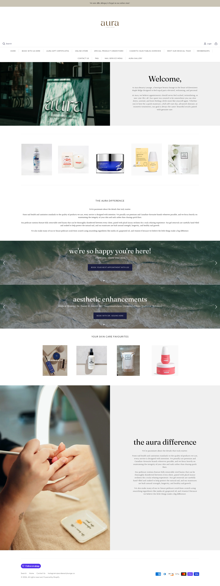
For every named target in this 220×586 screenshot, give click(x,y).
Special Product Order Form (108, 51)
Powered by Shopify (51, 577)
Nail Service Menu (114, 58)
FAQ (97, 58)
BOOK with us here (31, 51)
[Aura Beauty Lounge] (110, 24)
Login (209, 43)
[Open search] (4, 43)
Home (13, 51)
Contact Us (83, 58)
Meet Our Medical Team (179, 51)
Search (9, 43)
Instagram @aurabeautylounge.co (61, 573)
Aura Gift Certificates (57, 51)
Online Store (81, 51)
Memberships (203, 51)
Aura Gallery (135, 58)
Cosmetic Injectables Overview (145, 51)
